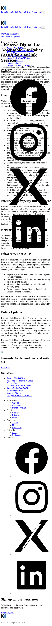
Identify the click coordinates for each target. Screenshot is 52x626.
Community (17, 405)
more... (15, 418)
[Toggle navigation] (44, 12)
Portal (3, 12)
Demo (9, 12)
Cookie (15, 413)
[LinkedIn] (31, 593)
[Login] (42, 12)
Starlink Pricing (18, 12)
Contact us (16, 427)
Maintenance (17, 435)
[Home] (3, 9)
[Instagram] (31, 515)
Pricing (28, 12)
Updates (15, 425)
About (15, 422)
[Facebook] (31, 476)
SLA (14, 432)
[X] (31, 554)
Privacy (15, 415)
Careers (15, 403)
